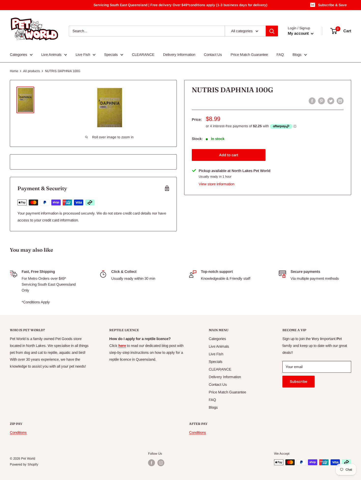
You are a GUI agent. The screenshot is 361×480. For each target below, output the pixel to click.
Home (14, 71)
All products (31, 71)
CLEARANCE (143, 54)
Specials (111, 54)
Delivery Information (179, 54)
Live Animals (51, 54)
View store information (216, 184)
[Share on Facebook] (312, 100)
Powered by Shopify (24, 464)
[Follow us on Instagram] (160, 462)
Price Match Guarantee (249, 54)
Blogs (297, 54)
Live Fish (83, 54)
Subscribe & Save (332, 5)
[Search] (272, 31)
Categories (18, 54)
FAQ (280, 54)
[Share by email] (340, 100)
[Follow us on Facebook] (151, 462)
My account (299, 33)
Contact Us (213, 54)
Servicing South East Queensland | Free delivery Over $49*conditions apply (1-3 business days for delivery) (180, 5)
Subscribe (298, 381)
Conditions (18, 432)
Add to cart (228, 155)
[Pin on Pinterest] (321, 100)
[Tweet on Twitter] (330, 100)
